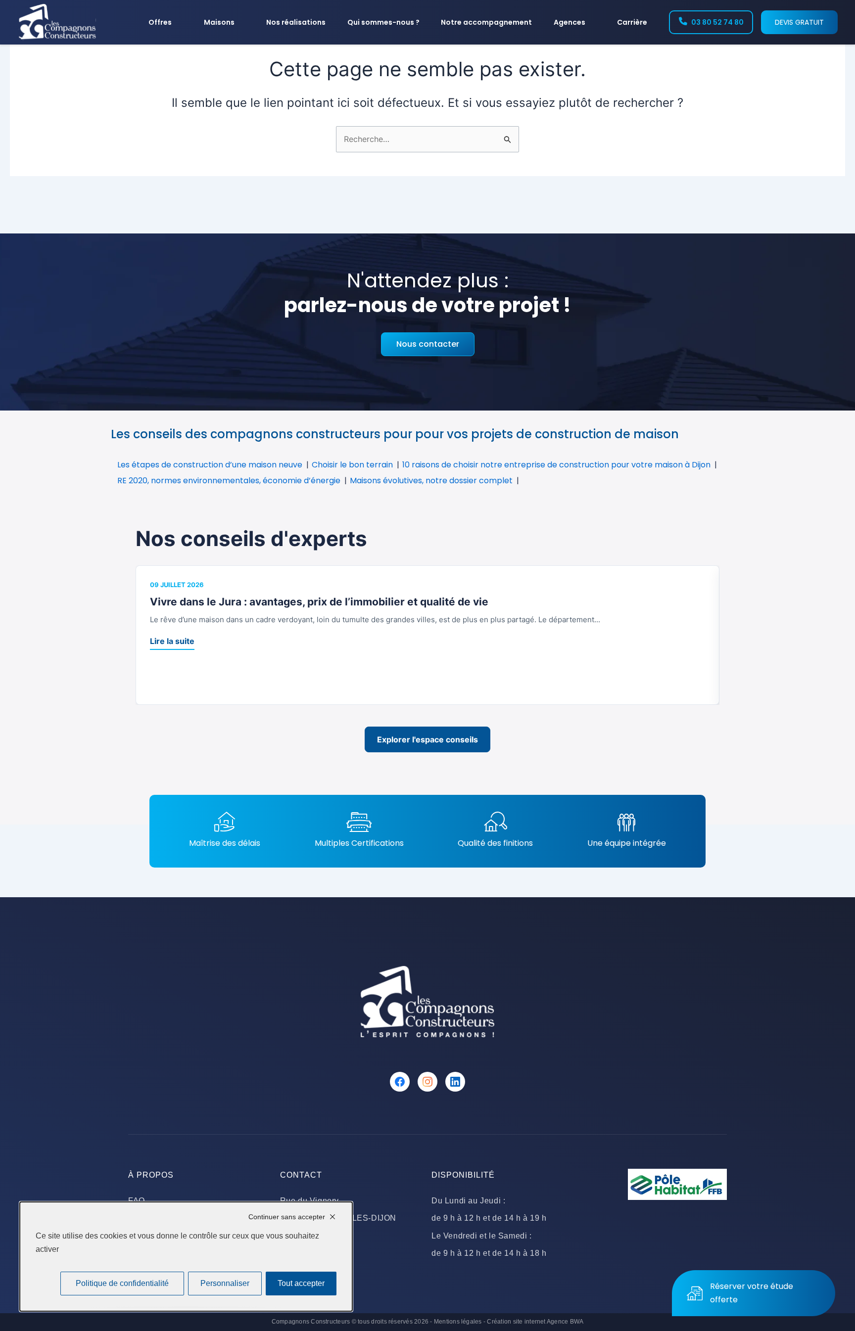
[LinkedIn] (455, 1082)
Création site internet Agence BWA (535, 1321)
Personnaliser (224, 1283)
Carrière (632, 22)
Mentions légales (458, 1321)
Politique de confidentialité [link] (122, 1283)
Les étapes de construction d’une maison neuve (209, 464)
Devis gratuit (799, 22)
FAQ (136, 1200)
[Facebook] (400, 1082)
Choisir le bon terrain (352, 464)
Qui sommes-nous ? (383, 22)
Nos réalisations (296, 22)
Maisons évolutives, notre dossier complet (431, 480)
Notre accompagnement (486, 22)
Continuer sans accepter (286, 1217)
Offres (160, 22)
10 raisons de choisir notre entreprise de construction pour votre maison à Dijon (556, 464)
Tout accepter (301, 1283)
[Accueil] (57, 22)
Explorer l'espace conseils (427, 739)
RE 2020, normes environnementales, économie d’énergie (228, 480)
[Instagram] (427, 1082)
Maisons (219, 22)
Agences (569, 22)
